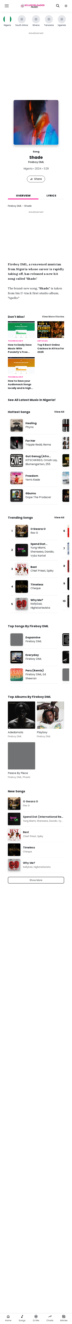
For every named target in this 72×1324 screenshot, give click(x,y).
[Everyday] (33, 657)
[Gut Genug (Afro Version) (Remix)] (33, 460)
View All (59, 411)
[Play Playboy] (44, 721)
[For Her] (33, 443)
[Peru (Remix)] (33, 674)
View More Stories (53, 316)
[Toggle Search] (58, 6)
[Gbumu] (33, 495)
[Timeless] (33, 586)
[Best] (33, 569)
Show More (36, 880)
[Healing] (33, 425)
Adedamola (15, 732)
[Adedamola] (21, 715)
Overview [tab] (23, 196)
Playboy (42, 732)
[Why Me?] (33, 604)
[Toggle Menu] (6, 6)
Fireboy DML (36, 162)
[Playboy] (50, 715)
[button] (66, 6)
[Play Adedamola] (15, 721)
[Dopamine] (33, 639)
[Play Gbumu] (16, 495)
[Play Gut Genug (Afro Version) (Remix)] (16, 460)
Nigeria (27, 168)
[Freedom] (33, 478)
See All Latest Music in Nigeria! (32, 400)
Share (38, 179)
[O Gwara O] (33, 531)
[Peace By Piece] (21, 755)
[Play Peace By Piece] (15, 762)
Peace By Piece (18, 773)
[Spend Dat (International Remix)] (33, 550)
